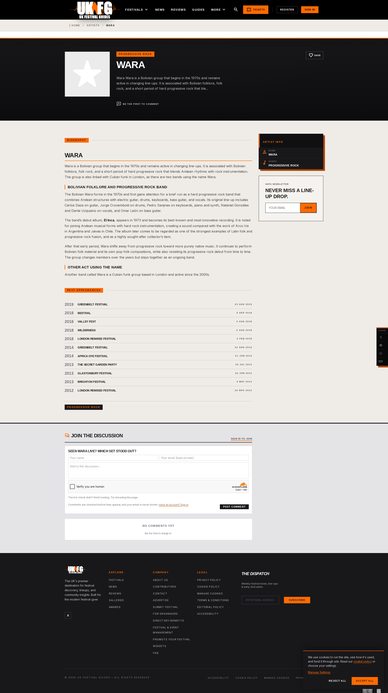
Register (287, 9)
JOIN (308, 207)
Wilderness (87, 330)
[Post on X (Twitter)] (381, 337)
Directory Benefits (168, 620)
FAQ (156, 652)
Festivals (137, 9)
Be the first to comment (137, 104)
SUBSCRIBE (297, 600)
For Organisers (165, 613)
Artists (93, 25)
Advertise (161, 600)
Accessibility (208, 613)
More (219, 9)
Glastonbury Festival (95, 373)
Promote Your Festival (171, 639)
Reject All (337, 680)
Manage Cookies (210, 593)
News (160, 9)
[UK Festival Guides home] (83, 571)
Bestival (84, 313)
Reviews (178, 9)
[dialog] (343, 670)
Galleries (116, 600)
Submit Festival (165, 607)
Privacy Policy (209, 580)
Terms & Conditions (213, 600)
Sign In (310, 9)
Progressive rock (135, 54)
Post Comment (234, 506)
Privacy (302, 678)
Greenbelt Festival (93, 304)
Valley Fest (87, 321)
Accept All (365, 680)
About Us (160, 580)
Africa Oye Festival (93, 356)
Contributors (164, 586)
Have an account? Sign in (173, 504)
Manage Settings (319, 672)
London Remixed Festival (97, 338)
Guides (198, 9)
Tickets (256, 10)
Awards (115, 607)
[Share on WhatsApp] (381, 353)
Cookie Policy (208, 586)
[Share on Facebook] (381, 345)
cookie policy (362, 661)
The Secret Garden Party (97, 364)
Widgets (159, 646)
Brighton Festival (92, 381)
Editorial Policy (210, 607)
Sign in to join (241, 438)
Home (76, 25)
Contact (160, 593)
